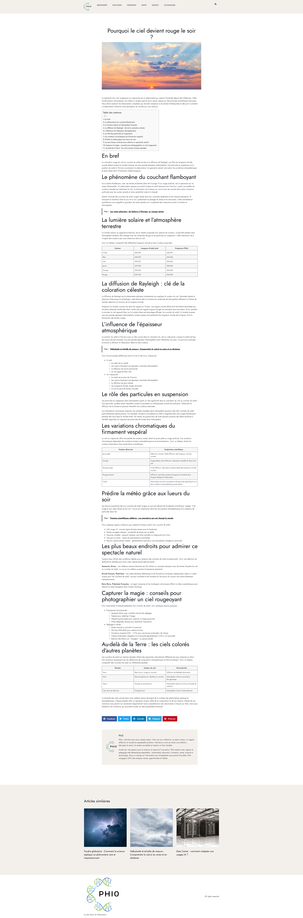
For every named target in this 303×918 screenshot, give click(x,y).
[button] (215, 4)
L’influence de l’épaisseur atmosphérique (120, 131)
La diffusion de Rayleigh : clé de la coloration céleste (125, 128)
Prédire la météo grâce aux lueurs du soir (120, 139)
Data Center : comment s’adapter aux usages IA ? (195, 853)
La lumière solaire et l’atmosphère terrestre (121, 125)
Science (155, 5)
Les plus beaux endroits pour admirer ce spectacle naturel (127, 142)
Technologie (169, 5)
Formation (131, 5)
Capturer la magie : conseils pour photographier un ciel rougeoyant (131, 145)
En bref (107, 119)
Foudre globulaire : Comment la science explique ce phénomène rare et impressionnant (104, 855)
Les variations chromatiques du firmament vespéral (124, 136)
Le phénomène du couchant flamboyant (120, 122)
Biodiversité (102, 5)
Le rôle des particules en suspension (118, 133)
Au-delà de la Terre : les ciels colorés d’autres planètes (126, 148)
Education (117, 5)
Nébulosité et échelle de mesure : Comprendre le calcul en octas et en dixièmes (148, 855)
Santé (144, 5)
